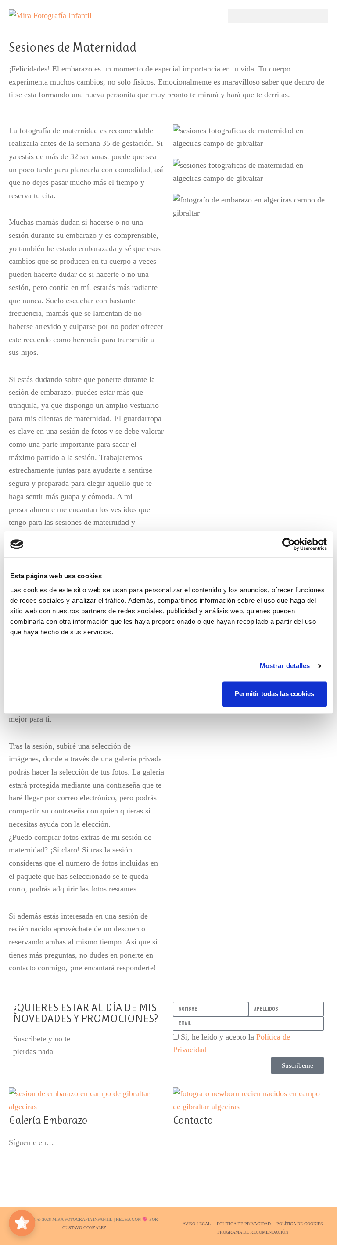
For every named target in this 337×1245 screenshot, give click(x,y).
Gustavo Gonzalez (84, 1227)
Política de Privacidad (244, 1223)
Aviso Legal (197, 1223)
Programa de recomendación (252, 1232)
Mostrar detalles (285, 665)
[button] (278, 16)
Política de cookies (299, 1223)
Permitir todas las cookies (274, 693)
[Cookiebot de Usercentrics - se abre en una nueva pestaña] (288, 544)
